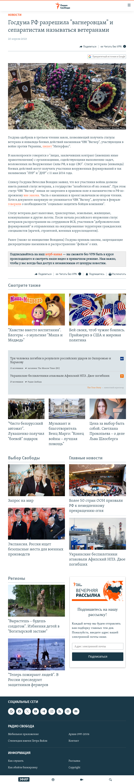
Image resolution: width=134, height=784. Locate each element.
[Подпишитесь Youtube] (35, 711)
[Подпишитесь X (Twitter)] (27, 711)
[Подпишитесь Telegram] (43, 711)
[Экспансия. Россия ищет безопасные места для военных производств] (36, 524)
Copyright (74, 767)
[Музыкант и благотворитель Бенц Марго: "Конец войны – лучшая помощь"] (67, 409)
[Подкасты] (68, 711)
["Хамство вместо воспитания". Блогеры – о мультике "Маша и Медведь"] (36, 309)
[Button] (88, 46)
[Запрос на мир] (36, 480)
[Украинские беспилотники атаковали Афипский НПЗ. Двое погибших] (97, 534)
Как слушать (15, 761)
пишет (48, 146)
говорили (14, 204)
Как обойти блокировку (23, 767)
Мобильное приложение (23, 734)
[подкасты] (53, 779)
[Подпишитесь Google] (11, 711)
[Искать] (110, 779)
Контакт (74, 741)
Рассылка (74, 761)
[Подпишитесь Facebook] (19, 711)
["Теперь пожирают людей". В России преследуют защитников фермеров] (36, 654)
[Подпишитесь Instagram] (51, 711)
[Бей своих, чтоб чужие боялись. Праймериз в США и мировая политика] (97, 309)
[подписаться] (76, 711)
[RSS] (60, 711)
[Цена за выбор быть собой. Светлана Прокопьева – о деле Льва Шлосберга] (108, 409)
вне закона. (32, 195)
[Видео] (81, 779)
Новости (14, 15)
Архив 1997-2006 (79, 734)
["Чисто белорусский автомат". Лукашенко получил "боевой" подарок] (26, 409)
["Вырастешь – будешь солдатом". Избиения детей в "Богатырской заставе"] (36, 601)
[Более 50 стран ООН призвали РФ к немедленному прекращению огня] (97, 480)
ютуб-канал (53, 254)
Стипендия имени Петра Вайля (27, 741)
